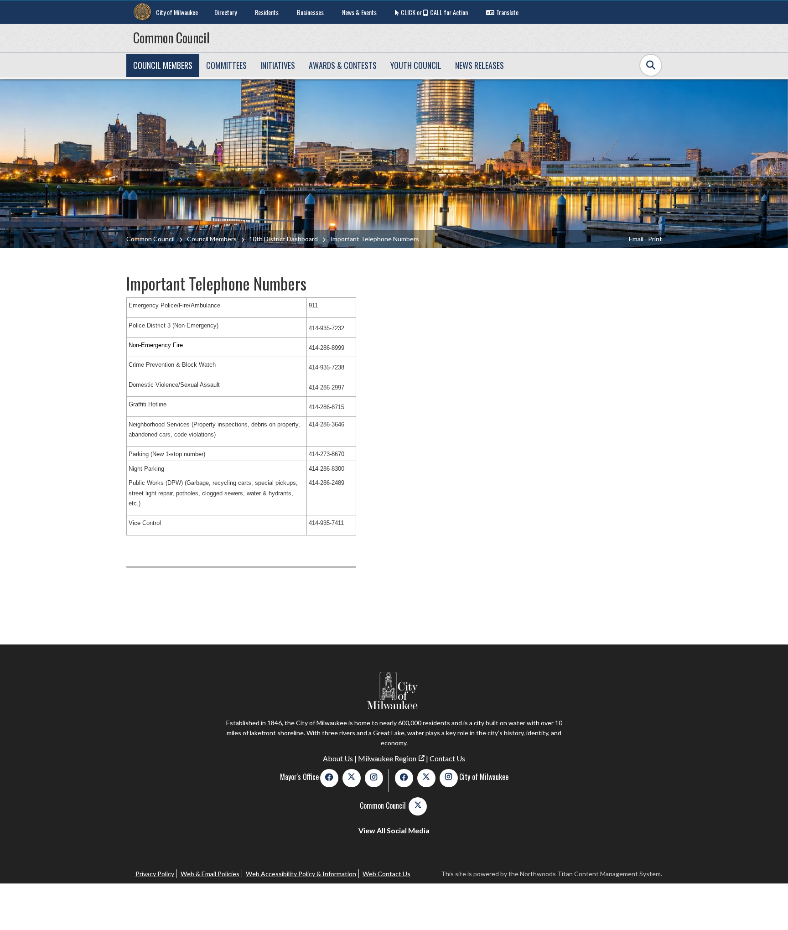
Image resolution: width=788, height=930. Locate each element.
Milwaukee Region (387, 758)
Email (636, 239)
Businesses (310, 12)
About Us (338, 758)
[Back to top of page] (769, 908)
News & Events (359, 12)
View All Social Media (394, 830)
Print (655, 239)
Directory (225, 12)
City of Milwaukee (177, 12)
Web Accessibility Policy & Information (301, 874)
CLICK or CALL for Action (434, 12)
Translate (507, 12)
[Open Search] (650, 65)
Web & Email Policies (210, 874)
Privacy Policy (154, 874)
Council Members (212, 239)
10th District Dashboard (283, 239)
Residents (267, 12)
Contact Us (447, 758)
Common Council (171, 37)
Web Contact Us (386, 874)
